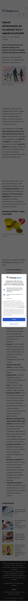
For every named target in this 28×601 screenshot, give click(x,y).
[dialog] (14, 300)
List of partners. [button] (21, 307)
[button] (14, 298)
